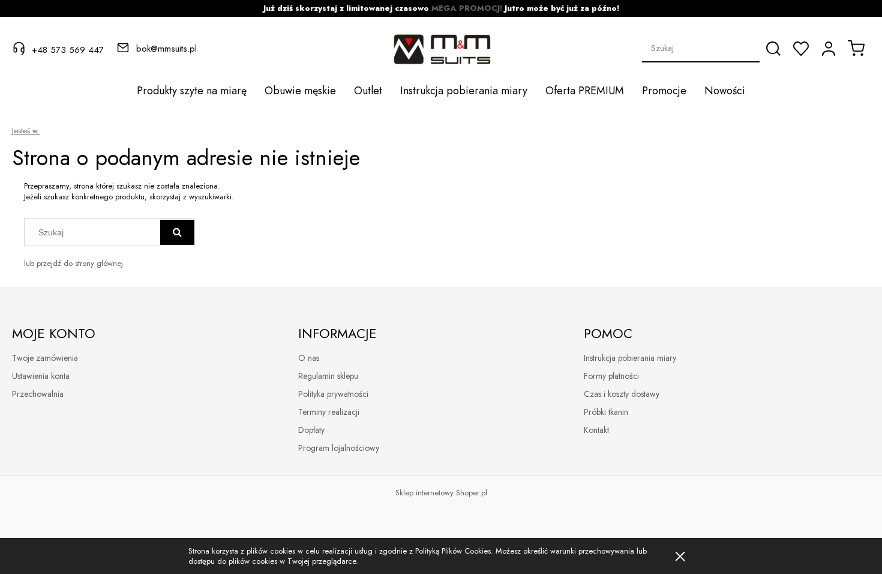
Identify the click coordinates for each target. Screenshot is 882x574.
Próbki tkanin (606, 412)
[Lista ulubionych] (801, 48)
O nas (308, 358)
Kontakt (596, 430)
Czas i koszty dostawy (621, 394)
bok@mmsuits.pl (166, 48)
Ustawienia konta (41, 376)
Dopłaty (311, 430)
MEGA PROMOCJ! (466, 8)
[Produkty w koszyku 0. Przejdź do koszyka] (856, 48)
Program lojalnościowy (338, 448)
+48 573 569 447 (68, 49)
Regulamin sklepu (328, 376)
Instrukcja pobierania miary (630, 358)
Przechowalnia (38, 394)
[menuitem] (192, 90)
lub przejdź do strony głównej (73, 263)
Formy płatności (611, 376)
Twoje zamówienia (45, 358)
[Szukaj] (773, 48)
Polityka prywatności (333, 394)
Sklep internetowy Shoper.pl (441, 492)
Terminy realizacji (328, 412)
